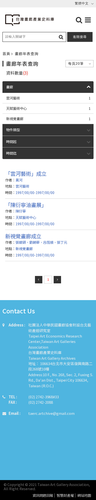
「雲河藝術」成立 (26, 173)
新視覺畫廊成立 (23, 236)
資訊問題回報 (42, 495)
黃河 (19, 179)
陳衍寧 (21, 210)
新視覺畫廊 (48, 118)
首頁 (6, 53)
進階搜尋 (80, 37)
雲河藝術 (48, 97)
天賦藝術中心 (48, 108)
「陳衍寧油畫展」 (26, 205)
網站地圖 (84, 495)
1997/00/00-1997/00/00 (35, 192)
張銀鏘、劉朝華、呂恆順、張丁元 (41, 242)
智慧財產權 (65, 495)
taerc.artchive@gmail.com (51, 413)
